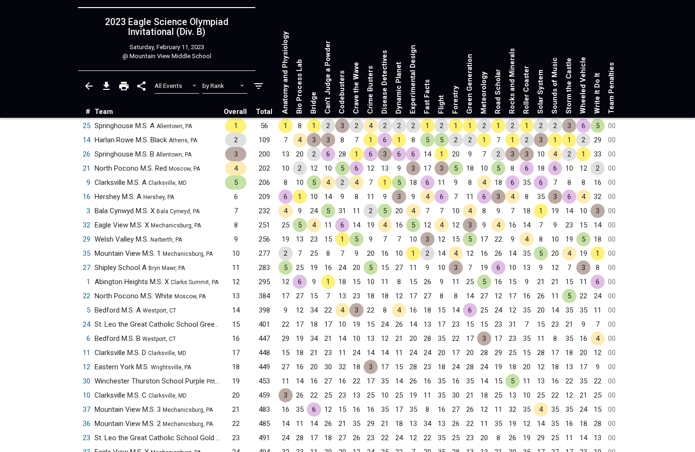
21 (86, 168)
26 (86, 154)
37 (86, 409)
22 (86, 296)
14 (86, 140)
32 (86, 225)
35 (86, 253)
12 (86, 367)
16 (86, 196)
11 (86, 352)
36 (86, 423)
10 (86, 395)
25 (86, 126)
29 (86, 239)
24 (86, 324)
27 (86, 267)
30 (86, 381)
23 (86, 438)
